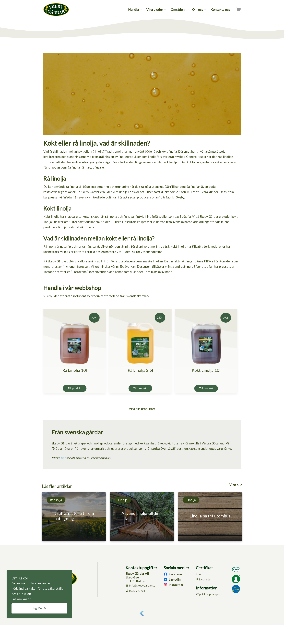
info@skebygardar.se (142, 585)
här (63, 458)
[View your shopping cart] (238, 9)
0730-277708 (137, 591)
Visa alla (235, 484)
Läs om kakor (21, 599)
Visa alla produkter (142, 409)
